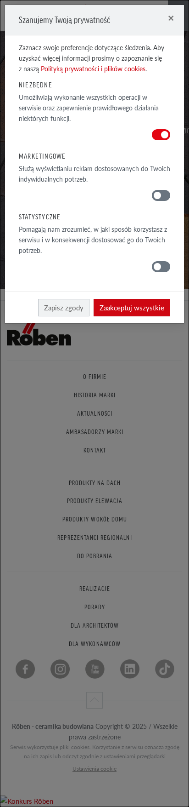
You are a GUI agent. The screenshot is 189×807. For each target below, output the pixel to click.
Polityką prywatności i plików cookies (93, 68)
